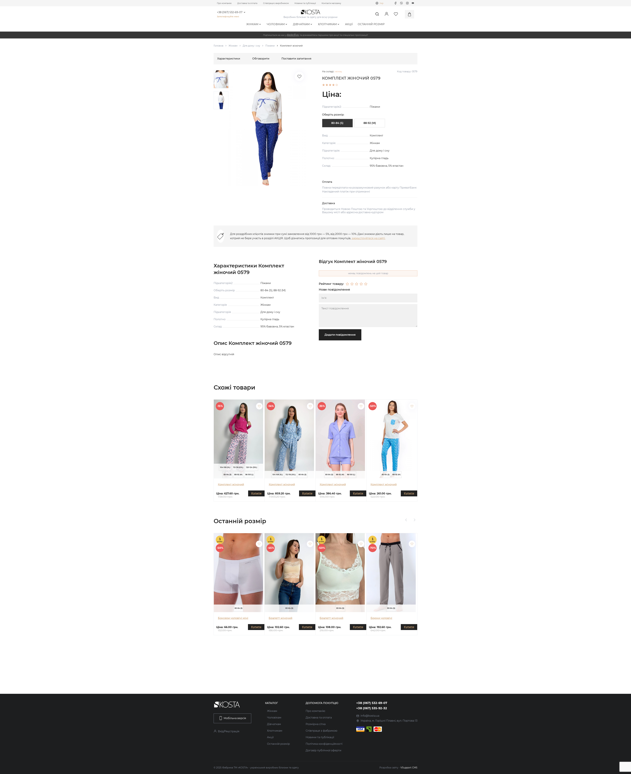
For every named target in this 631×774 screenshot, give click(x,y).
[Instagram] (407, 3)
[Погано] (352, 284)
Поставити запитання (296, 58)
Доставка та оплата (247, 3)
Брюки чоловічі (381, 618)
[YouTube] (413, 3)
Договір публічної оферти (323, 750)
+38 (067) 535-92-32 (371, 708)
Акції (349, 24)
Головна (218, 45)
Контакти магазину (331, 3)
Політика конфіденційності (324, 743)
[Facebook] (395, 3)
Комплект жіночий (231, 484)
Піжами (270, 45)
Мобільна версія (235, 718)
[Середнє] (357, 284)
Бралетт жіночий (280, 618)
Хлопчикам (327, 24)
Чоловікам (276, 24)
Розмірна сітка (316, 724)
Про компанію (224, 3)
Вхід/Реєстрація (228, 731)
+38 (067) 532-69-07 (229, 12)
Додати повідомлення (340, 334)
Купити (256, 493)
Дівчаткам (301, 24)
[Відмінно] (366, 284)
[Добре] (361, 284)
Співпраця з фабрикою (321, 730)
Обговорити (260, 58)
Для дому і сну (251, 45)
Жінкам (252, 24)
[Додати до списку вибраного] (259, 406)
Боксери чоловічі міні (233, 618)
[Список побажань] (299, 76)
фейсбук (293, 34)
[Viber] (401, 3)
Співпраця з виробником (276, 3)
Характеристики (228, 58)
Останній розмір (371, 24)
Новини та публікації (305, 3)
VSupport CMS (408, 767)
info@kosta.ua (370, 715)
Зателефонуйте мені (228, 16)
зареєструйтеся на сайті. (368, 238)
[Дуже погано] (347, 284)
